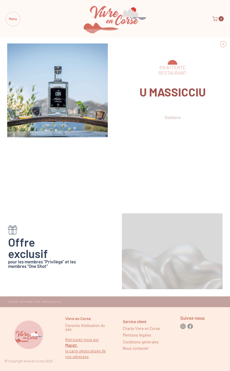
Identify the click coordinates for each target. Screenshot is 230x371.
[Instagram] (183, 326)
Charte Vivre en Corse (141, 328)
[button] (218, 18)
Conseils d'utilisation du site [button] (85, 327)
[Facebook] (190, 326)
